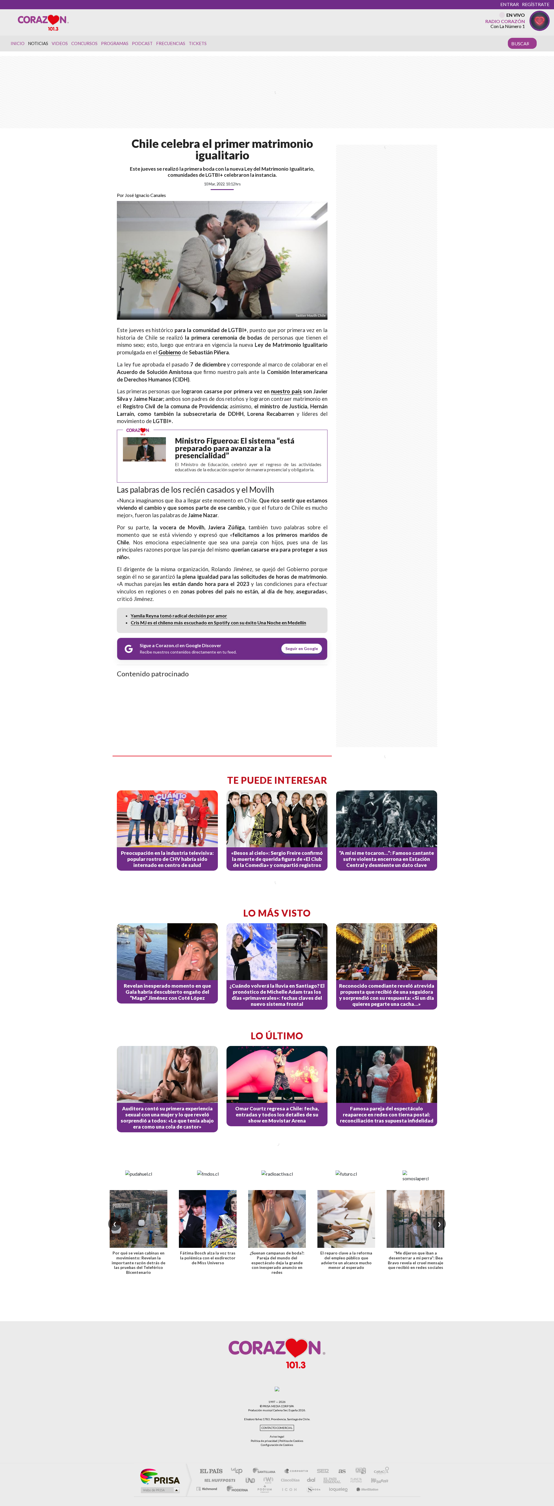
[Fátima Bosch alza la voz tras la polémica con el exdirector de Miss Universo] (208, 1219)
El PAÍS (211, 1471)
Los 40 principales (239, 1471)
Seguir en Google (301, 648)
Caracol (380, 1471)
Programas (114, 43)
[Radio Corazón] (43, 22)
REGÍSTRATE (535, 4)
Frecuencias (170, 43)
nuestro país (286, 391)
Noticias (38, 43)
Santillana (265, 1471)
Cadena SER (321, 1471)
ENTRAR (509, 4)
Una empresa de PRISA (160, 1476)
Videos (60, 43)
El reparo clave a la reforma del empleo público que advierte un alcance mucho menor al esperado (346, 1260)
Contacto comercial (277, 1427)
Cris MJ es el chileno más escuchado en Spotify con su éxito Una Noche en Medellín (218, 622)
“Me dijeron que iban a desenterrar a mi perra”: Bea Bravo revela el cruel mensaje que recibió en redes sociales (415, 1260)
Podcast (142, 43)
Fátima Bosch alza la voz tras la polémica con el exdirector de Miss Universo (207, 1257)
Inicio (18, 43)
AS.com (339, 1471)
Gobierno (169, 352)
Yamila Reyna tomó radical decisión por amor (179, 615)
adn (358, 1471)
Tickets (198, 43)
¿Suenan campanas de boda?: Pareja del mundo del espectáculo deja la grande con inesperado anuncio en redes (277, 1262)
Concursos (84, 43)
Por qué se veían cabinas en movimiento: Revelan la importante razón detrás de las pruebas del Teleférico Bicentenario (138, 1262)
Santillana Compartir (296, 1471)
